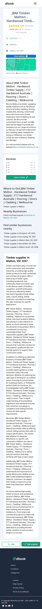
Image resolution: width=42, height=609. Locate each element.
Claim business (10, 73)
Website (13, 44)
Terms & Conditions (21, 591)
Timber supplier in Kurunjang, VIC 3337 (20, 237)
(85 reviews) (29, 26)
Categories (15, 573)
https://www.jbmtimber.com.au (25, 147)
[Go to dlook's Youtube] (9, 606)
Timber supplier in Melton (14, 206)
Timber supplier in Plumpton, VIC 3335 (19, 233)
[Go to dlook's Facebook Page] (12, 606)
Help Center (18, 584)
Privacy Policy (18, 588)
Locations (15, 569)
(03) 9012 (16, 38)
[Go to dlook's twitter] (3, 606)
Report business (23, 73)
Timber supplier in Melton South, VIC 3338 (21, 247)
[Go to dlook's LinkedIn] (6, 606)
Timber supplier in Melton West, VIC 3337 (20, 240)
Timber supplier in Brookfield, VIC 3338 (20, 243)
